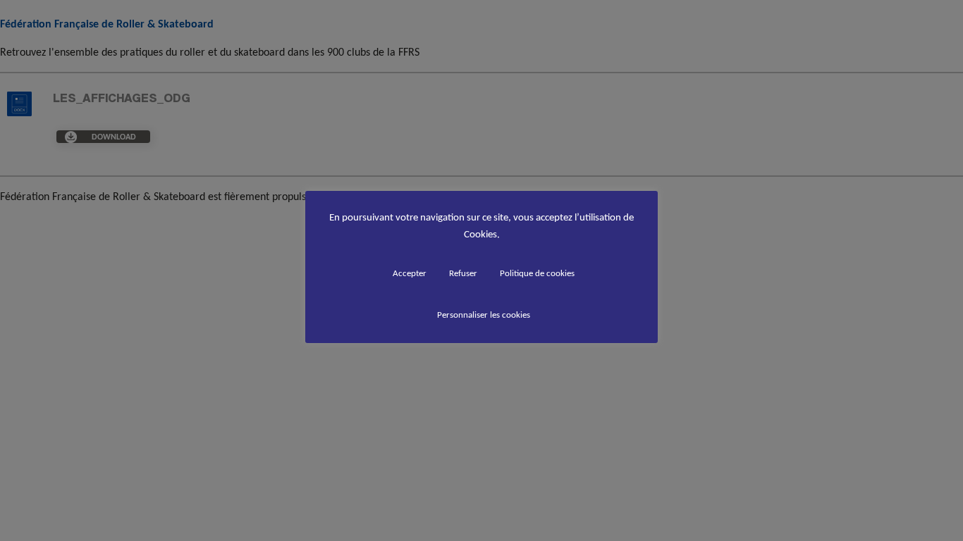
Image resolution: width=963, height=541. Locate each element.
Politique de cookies (537, 273)
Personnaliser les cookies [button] (483, 314)
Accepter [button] (410, 273)
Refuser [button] (463, 273)
